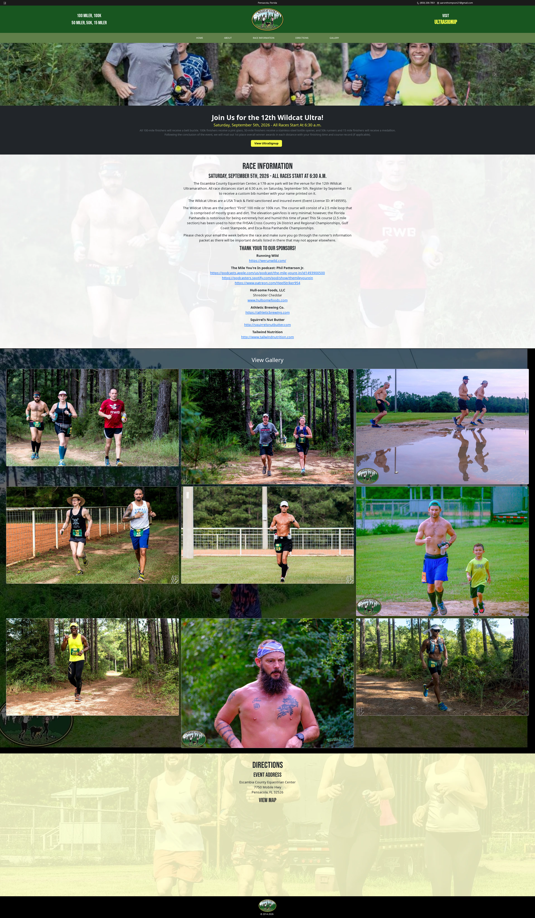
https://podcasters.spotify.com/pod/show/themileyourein (267, 277)
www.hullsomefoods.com (268, 300)
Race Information (263, 37)
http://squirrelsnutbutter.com (267, 324)
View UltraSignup (266, 143)
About (228, 37)
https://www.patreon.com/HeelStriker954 (267, 282)
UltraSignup (446, 22)
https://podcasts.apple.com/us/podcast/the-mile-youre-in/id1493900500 (267, 272)
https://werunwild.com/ (267, 260)
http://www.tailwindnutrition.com (267, 337)
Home (199, 37)
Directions (301, 37)
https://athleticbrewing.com (267, 312)
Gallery (334, 37)
